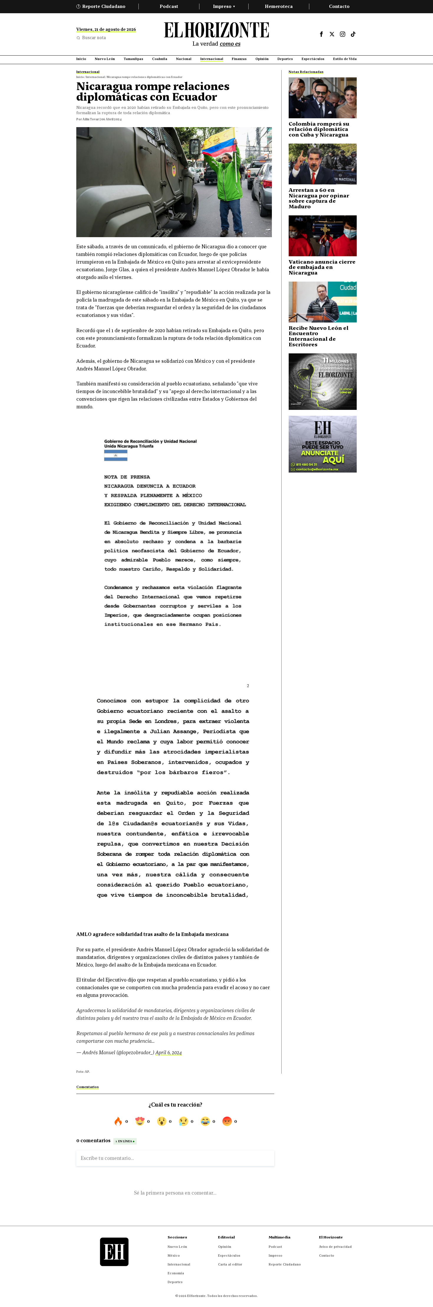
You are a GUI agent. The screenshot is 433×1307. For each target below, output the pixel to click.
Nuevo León (177, 1247)
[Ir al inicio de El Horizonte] (216, 34)
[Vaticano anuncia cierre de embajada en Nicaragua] (323, 235)
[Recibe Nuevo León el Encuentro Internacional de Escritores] (323, 302)
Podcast (169, 6)
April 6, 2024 (168, 1053)
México (174, 1255)
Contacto (339, 6)
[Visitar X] (332, 34)
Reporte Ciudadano (102, 6)
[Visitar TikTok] (353, 34)
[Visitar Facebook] (321, 34)
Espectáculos (229, 1255)
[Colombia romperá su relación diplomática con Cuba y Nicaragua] (323, 97)
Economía (176, 1273)
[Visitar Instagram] (342, 34)
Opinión (224, 1247)
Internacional (179, 1264)
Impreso (224, 6)
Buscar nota (94, 37)
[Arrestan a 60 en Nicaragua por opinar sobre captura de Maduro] (323, 164)
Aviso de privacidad (335, 1247)
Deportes (175, 1282)
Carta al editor (230, 1264)
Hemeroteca (279, 6)
